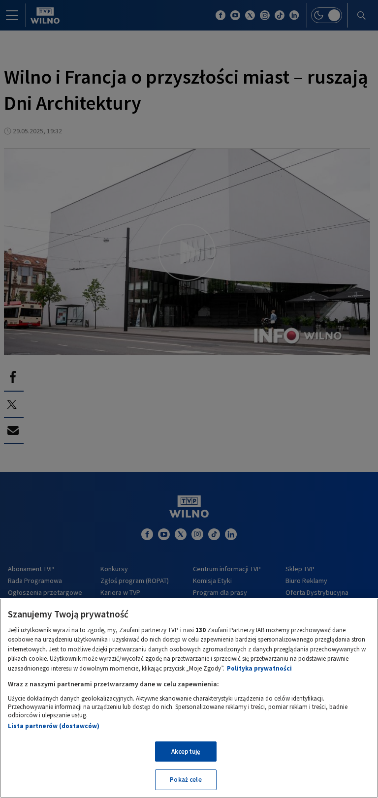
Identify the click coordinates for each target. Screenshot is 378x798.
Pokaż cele (185, 779)
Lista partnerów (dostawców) (53, 726)
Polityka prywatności (259, 668)
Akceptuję (185, 751)
